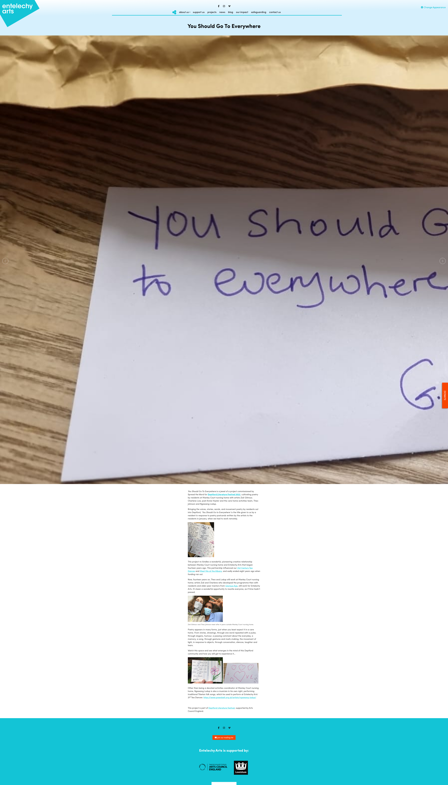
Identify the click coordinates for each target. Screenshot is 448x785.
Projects (211, 12)
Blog (230, 12)
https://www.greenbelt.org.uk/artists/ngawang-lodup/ (229, 697)
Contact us (275, 12)
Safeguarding (258, 12)
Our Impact (242, 12)
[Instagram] (224, 6)
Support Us (199, 12)
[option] (224, 259)
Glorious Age (231, 585)
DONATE (445, 395)
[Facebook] (218, 6)
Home (174, 12)
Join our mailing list (225, 737)
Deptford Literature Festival (221, 707)
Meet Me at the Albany (211, 571)
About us (184, 12)
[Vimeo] (229, 6)
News (222, 12)
